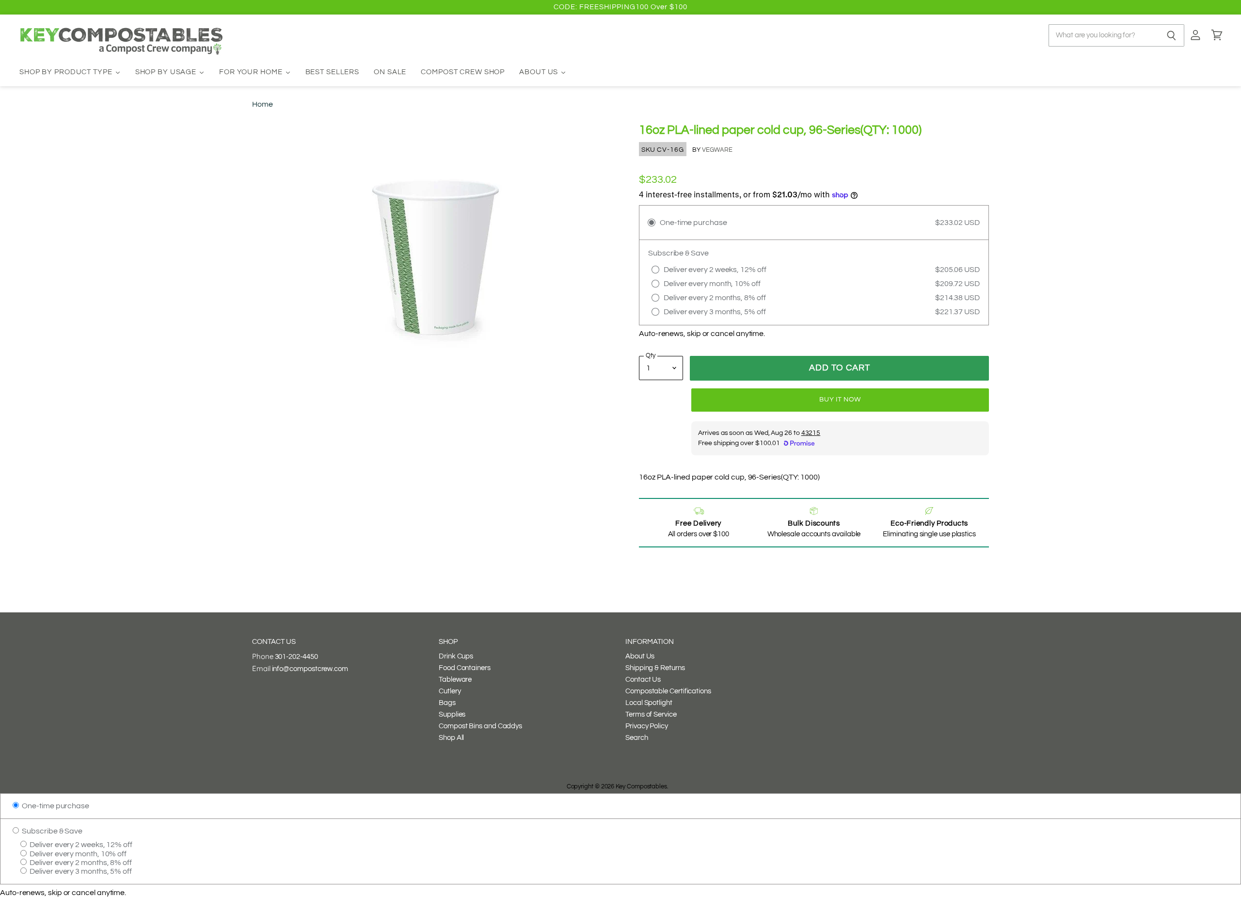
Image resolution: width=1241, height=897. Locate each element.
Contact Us (643, 679)
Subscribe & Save (51, 831)
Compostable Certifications (668, 691)
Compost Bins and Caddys (480, 726)
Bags (447, 702)
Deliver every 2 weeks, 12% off (80, 845)
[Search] (1171, 35)
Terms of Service (651, 714)
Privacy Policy (646, 726)
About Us (639, 656)
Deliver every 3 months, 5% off (80, 871)
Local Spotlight (648, 702)
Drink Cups (456, 656)
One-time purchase (54, 806)
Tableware (455, 679)
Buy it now (840, 399)
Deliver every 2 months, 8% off (80, 862)
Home (262, 104)
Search (636, 737)
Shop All (451, 737)
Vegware (717, 149)
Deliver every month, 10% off (77, 854)
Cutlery (450, 691)
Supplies (452, 714)
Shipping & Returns (655, 668)
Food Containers (465, 668)
